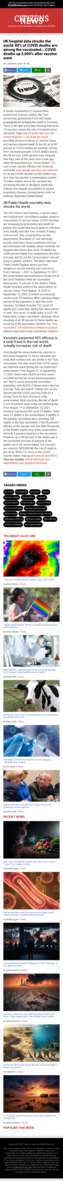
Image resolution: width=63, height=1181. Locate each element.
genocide (35, 492)
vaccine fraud (44, 503)
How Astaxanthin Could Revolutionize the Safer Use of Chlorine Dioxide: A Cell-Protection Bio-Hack (28, 913)
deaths (46, 492)
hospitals (42, 497)
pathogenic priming (14, 519)
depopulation (28, 497)
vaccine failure (11, 503)
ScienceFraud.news (36, 463)
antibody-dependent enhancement (35, 514)
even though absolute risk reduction (37, 170)
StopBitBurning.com (17, 5)
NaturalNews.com (13, 463)
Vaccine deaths (12, 497)
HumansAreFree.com (37, 459)
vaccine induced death (35, 508)
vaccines (9, 492)
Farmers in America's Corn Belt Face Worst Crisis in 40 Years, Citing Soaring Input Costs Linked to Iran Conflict (28, 1015)
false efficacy (50, 519)
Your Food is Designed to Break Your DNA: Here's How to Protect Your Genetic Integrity (29, 863)
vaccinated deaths (33, 524)
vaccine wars (10, 514)
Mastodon (11, 70)
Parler (25, 70)
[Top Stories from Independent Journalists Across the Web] (31, 28)
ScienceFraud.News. (46, 455)
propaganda (21, 492)
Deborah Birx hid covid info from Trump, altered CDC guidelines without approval (27, 806)
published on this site (22, 1167)
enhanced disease (13, 524)
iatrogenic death (33, 519)
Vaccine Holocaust (13, 508)
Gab (39, 70)
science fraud (28, 503)
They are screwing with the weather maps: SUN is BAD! (28, 580)
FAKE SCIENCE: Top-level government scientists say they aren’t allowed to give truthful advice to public (29, 671)
